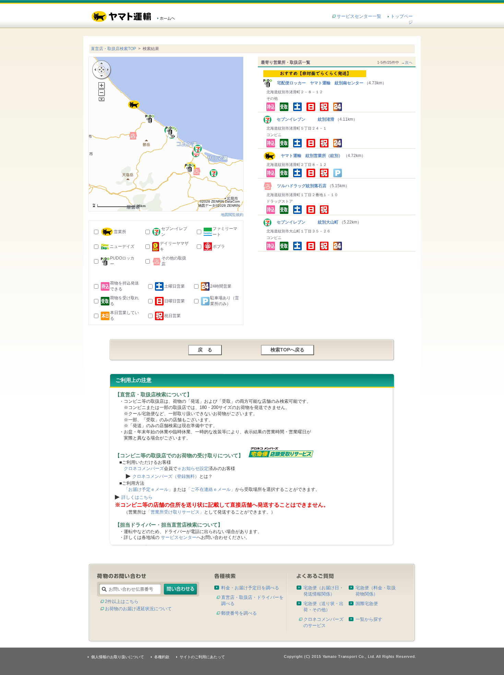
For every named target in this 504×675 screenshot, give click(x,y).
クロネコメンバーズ (144, 468)
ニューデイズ (122, 246)
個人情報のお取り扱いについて (117, 657)
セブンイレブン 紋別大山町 (305, 222)
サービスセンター (178, 537)
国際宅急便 (367, 603)
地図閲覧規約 (232, 215)
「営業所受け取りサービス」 (175, 512)
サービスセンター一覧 (359, 16)
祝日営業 (172, 315)
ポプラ (219, 246)
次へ (408, 62)
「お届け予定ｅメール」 (148, 489)
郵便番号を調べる (239, 613)
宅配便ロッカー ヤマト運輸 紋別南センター (318, 83)
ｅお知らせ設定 (192, 468)
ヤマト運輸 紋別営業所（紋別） (309, 155)
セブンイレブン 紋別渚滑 (303, 119)
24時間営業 (220, 286)
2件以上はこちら (122, 601)
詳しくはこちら (137, 497)
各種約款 (161, 657)
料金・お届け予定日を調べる (250, 587)
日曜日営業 (174, 301)
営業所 (120, 231)
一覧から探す (369, 619)
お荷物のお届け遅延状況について (138, 608)
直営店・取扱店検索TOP (113, 48)
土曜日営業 (174, 286)
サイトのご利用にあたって (202, 657)
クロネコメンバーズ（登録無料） (165, 476)
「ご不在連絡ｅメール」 (210, 489)
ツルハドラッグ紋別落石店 (299, 185)
